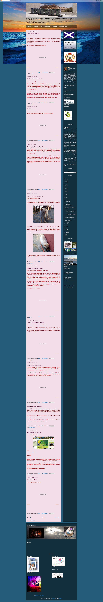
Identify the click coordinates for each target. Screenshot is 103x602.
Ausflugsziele (74, 132)
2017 (65, 188)
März (66, 229)
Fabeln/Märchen (74, 138)
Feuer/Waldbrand (73, 139)
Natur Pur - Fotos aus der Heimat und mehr (70, 280)
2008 (65, 235)
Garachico (67, 141)
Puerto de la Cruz (67, 153)
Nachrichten (31, 103)
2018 (65, 187)
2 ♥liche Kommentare (44, 140)
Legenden (65, 147)
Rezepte (72, 153)
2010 (65, 198)
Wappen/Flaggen (66, 161)
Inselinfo (69, 143)
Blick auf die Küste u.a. (68, 88)
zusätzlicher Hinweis (63, 26)
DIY (71, 136)
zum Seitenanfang (70, 124)
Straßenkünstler (66, 157)
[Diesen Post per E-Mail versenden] (49, 72)
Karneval (65, 145)
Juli (66, 223)
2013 (65, 194)
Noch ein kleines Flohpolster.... (35, 196)
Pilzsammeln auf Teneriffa (67, 152)
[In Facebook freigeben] (52, 72)
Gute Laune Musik (32, 480)
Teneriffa (66, 91)
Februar (67, 231)
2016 (65, 190)
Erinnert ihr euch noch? (72, 137)
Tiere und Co (31, 73)
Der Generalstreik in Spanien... (35, 79)
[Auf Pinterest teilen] (53, 72)
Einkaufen (73, 136)
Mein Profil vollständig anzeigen (69, 85)
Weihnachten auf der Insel (69, 162)
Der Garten (31, 141)
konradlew (53, 598)
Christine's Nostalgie (68, 269)
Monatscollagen (66, 151)
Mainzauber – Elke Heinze (69, 272)
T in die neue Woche (69, 158)
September (67, 204)
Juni (66, 225)
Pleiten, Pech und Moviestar (34, 406)
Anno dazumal (68, 132)
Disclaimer (54, 26)
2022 (65, 181)
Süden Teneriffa (73, 157)
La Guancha (31, 360)
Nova (70, 67)
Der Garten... (30, 109)
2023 (65, 179)
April (66, 228)
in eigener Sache (32, 427)
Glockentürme (72, 141)
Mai (66, 226)
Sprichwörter (74, 156)
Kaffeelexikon (74, 143)
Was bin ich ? (72, 161)
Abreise (71, 129)
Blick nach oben (67, 133)
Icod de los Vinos (68, 142)
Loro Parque (31, 474)
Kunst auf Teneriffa (71, 145)
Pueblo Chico (74, 152)
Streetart (69, 157)
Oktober (67, 203)
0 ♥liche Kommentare (44, 102)
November (67, 201)
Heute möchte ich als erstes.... (35, 432)
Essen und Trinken (68, 138)
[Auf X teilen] (51, 72)
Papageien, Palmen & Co (32, 452)
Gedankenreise (67, 275)
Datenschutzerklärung (45, 26)
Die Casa (30, 317)
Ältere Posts (57, 517)
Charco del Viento (69, 134)
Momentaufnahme (71, 150)
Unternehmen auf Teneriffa (71, 159)
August (67, 222)
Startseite (29, 26)
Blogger (60, 598)
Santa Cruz (71, 154)
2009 (65, 234)
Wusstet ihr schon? (68, 164)
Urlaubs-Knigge (66, 160)
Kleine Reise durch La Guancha (35, 322)
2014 (65, 193)
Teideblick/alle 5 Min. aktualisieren (70, 90)
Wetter (30, 191)
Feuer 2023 (68, 139)
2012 (65, 195)
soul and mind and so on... (69, 277)
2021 (65, 182)
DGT (65, 107)
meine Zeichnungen (68, 149)
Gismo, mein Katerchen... (33, 33)
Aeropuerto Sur (67, 96)
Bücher (71, 133)
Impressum (35, 26)
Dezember (67, 200)
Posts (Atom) (33, 520)
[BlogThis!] (50, 72)
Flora (65, 141)
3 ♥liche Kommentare (44, 72)
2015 (65, 191)
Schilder (74, 154)
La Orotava (74, 146)
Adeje (73, 129)
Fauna (65, 139)
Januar (67, 232)
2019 (65, 185)
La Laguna (70, 146)
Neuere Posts (30, 517)
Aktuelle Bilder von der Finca (35, 268)
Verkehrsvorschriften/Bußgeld (72, 160)
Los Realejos (73, 147)
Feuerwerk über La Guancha (34, 365)
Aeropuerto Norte (67, 97)
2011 (65, 197)
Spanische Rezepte (67, 156)
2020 (65, 184)
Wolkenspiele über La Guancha (35, 147)
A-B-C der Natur (66, 128)
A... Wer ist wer (72, 128)
